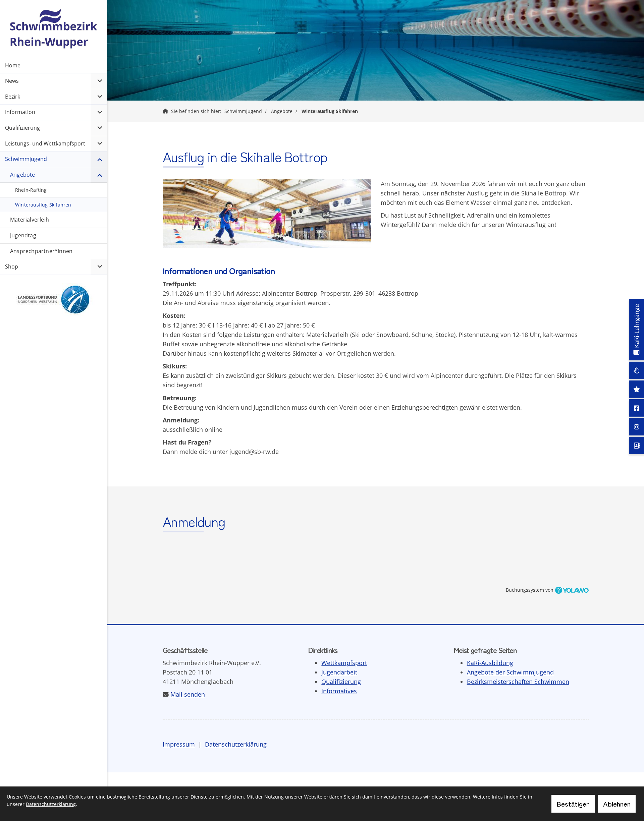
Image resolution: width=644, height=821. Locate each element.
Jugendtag (23, 235)
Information (20, 112)
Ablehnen (617, 804)
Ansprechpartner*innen (41, 251)
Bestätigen (573, 804)
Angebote (281, 111)
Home (12, 65)
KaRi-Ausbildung (490, 663)
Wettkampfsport (344, 663)
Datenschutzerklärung (236, 744)
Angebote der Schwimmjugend (510, 672)
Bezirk (12, 96)
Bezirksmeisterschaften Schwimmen (518, 682)
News (12, 80)
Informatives (339, 691)
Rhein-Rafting (31, 190)
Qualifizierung (341, 682)
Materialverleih (29, 219)
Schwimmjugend (243, 111)
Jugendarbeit (339, 672)
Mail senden (187, 694)
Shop (11, 266)
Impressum (179, 744)
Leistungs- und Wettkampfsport (45, 143)
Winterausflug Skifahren (330, 111)
